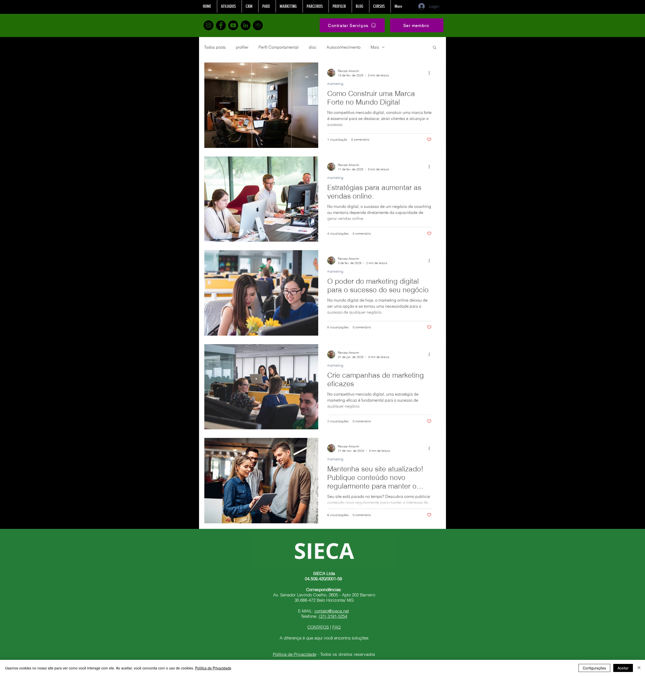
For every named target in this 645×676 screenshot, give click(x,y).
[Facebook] (221, 25)
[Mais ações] (431, 73)
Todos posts (215, 47)
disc (312, 47)
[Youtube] (233, 25)
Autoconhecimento (344, 47)
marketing (335, 84)
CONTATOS (318, 627)
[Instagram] (208, 25)
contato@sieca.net (331, 611)
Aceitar (623, 667)
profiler (242, 47)
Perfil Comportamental (279, 47)
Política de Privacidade (294, 654)
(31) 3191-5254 (333, 616)
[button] (416, 25)
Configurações (594, 667)
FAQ (336, 627)
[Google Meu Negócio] (258, 25)
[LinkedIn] (245, 25)
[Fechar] (639, 668)
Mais (375, 47)
